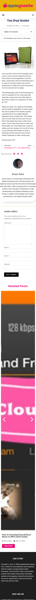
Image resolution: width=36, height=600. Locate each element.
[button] (3, 15)
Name (6, 247)
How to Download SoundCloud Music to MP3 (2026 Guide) (16, 536)
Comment (8, 223)
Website (7, 264)
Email (6, 256)
